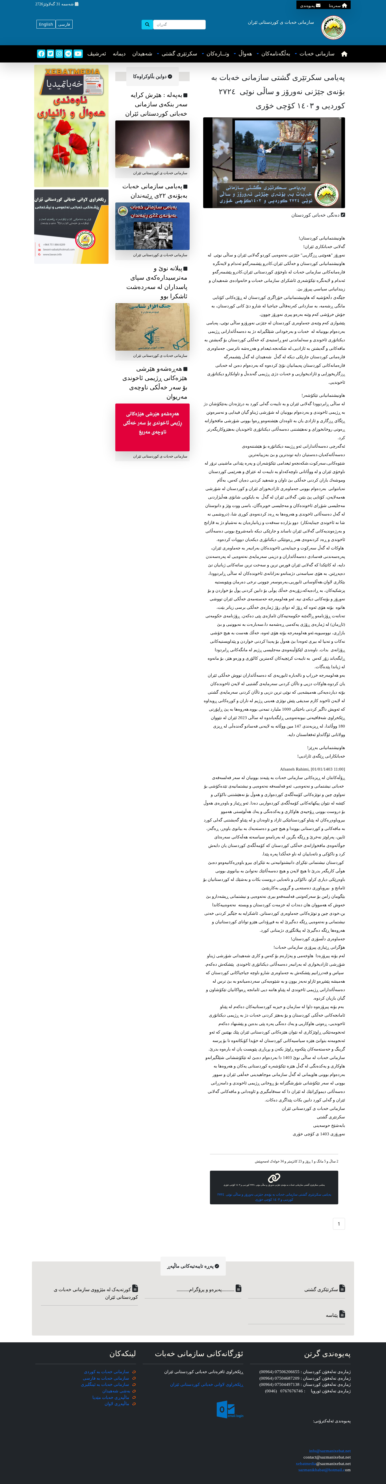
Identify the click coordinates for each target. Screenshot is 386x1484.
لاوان (109, 1403)
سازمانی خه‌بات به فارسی (106, 1378)
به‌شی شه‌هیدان (116, 1391)
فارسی (64, 24)
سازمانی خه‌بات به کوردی (106, 1371)
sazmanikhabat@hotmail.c (321, 1470)
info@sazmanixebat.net (330, 1451)
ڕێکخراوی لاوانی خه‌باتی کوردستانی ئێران (206, 1384)
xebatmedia (306, 1463)
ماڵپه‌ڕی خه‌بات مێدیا (111, 1397)
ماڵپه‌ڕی (121, 1403)
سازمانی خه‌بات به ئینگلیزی (105, 1384)
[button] (314, 54)
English (46, 24)
